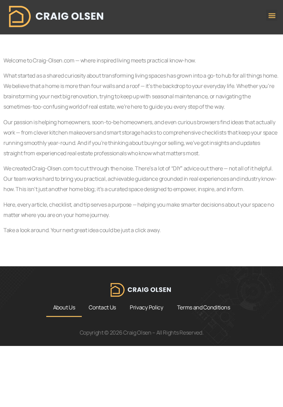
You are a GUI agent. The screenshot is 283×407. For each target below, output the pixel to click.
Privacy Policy (146, 307)
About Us (64, 307)
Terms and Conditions (203, 307)
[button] (271, 15)
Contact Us (102, 307)
